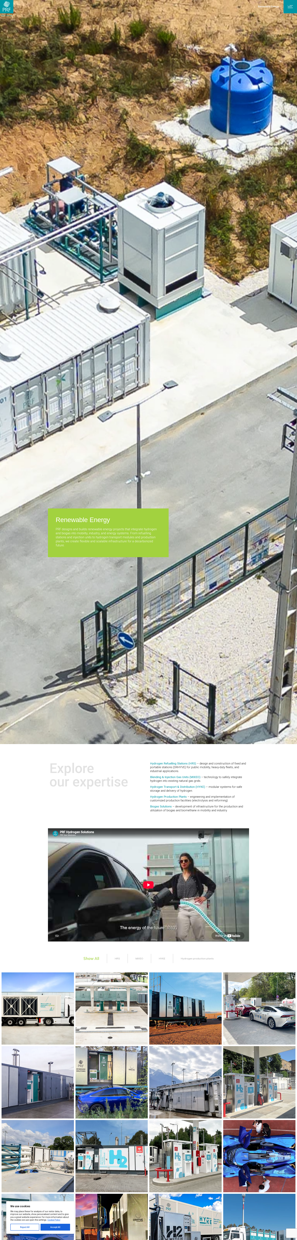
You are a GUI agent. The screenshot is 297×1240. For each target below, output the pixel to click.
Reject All (25, 1227)
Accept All (55, 1227)
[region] (40, 1217)
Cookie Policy (53, 1220)
